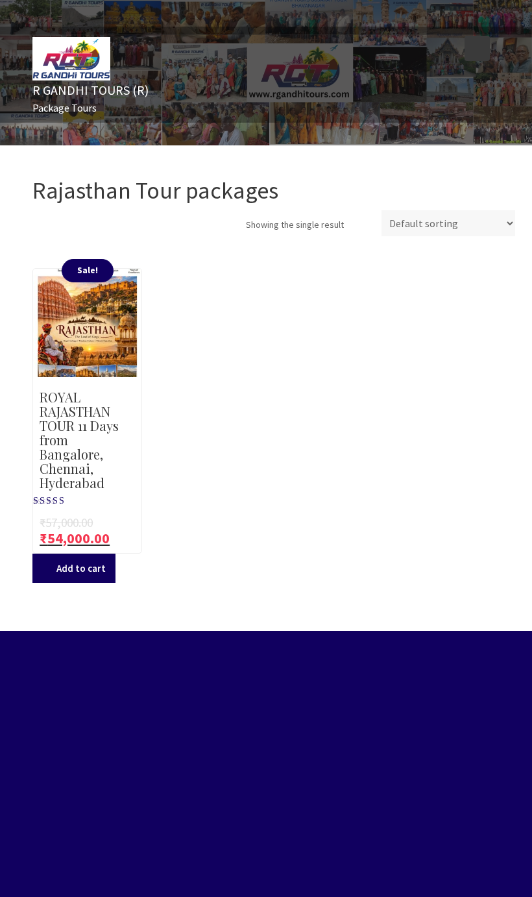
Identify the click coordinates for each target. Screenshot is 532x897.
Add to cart (81, 568)
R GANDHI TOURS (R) (90, 90)
